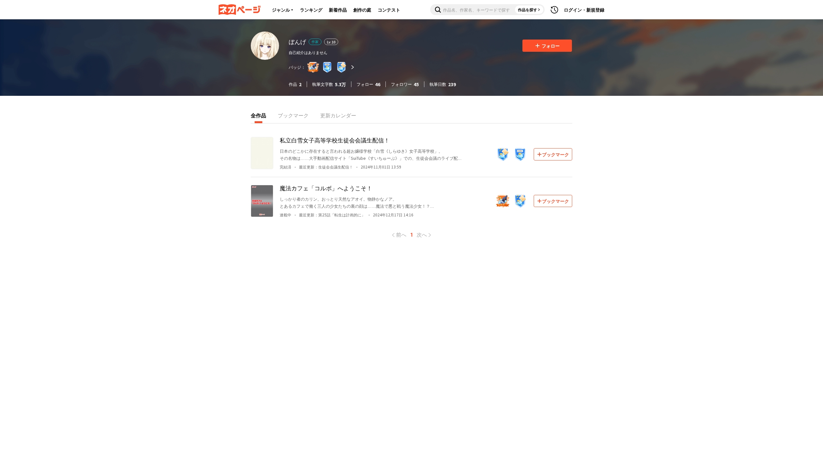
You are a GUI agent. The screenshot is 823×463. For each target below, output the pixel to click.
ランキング (311, 9)
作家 (315, 41)
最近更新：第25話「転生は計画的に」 (332, 214)
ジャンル (281, 9)
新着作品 (338, 9)
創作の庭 (362, 9)
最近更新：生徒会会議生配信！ (326, 166)
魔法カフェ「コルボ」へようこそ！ (326, 188)
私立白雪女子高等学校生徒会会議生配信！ (335, 140)
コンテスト (389, 9)
